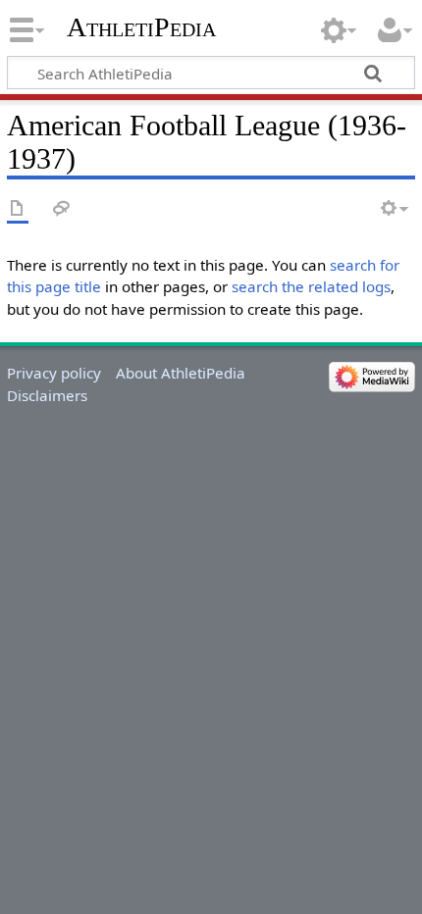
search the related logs (311, 286)
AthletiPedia (141, 27)
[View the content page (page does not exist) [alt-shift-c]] (17, 209)
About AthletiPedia (180, 372)
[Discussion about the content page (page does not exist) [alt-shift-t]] (62, 209)
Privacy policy (54, 372)
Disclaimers (47, 395)
